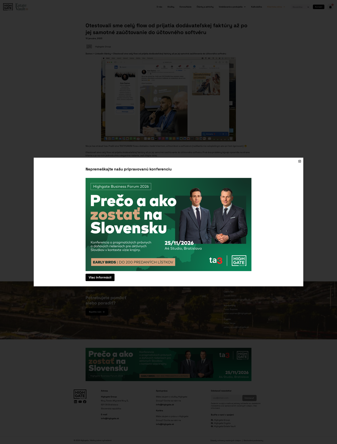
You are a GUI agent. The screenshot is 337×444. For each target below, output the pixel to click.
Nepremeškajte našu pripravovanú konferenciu (129, 169)
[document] (168, 222)
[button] (300, 161)
